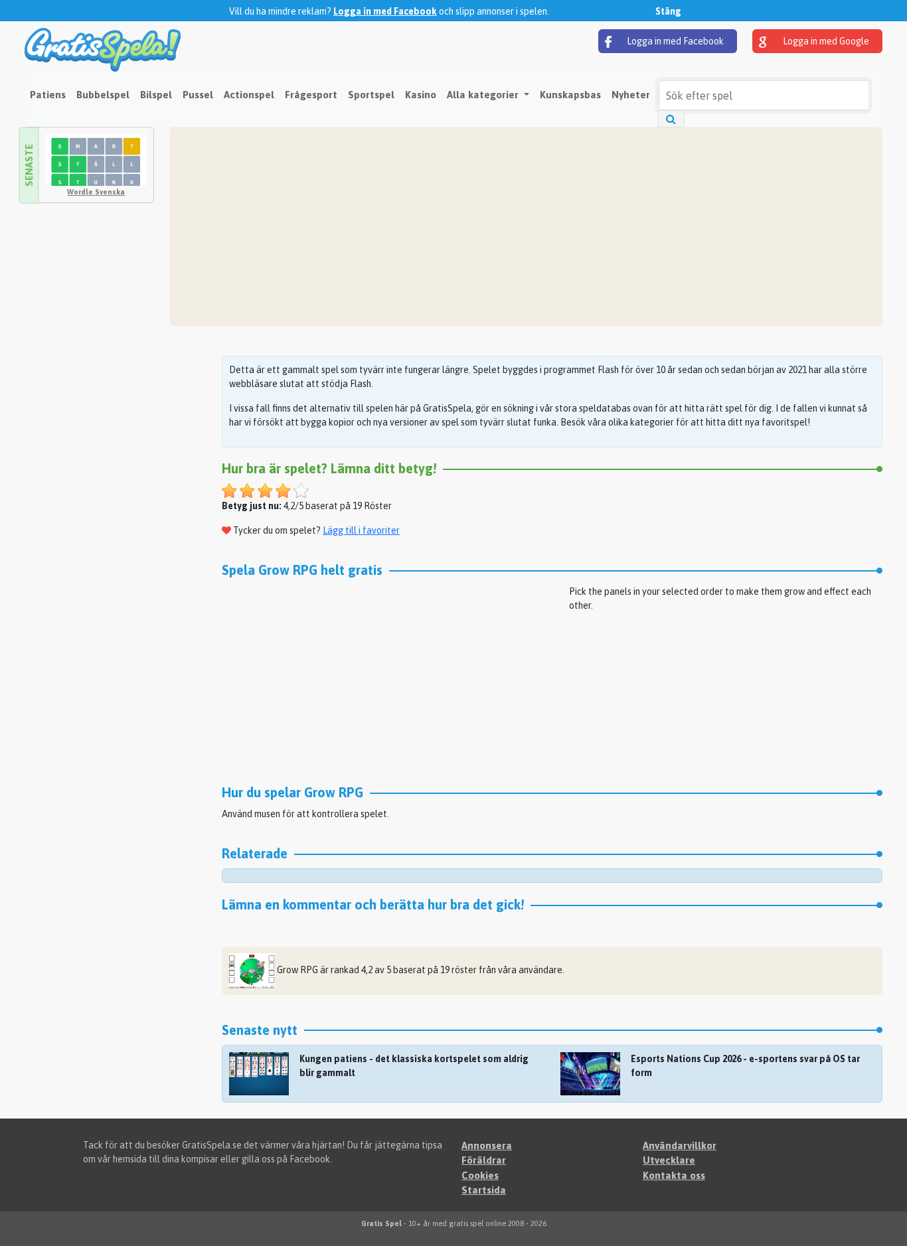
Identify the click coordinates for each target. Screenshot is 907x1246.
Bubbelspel (102, 94)
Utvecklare (669, 1160)
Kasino (420, 94)
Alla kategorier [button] (484, 94)
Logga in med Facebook (385, 11)
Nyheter (631, 94)
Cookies (480, 1175)
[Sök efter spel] (671, 118)
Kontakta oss (674, 1175)
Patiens (48, 94)
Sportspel (371, 94)
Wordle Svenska (96, 192)
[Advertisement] (526, 226)
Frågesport (311, 94)
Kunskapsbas (570, 94)
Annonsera (486, 1145)
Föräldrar (483, 1160)
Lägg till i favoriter (361, 530)
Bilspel (156, 94)
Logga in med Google (825, 41)
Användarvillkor (679, 1145)
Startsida (483, 1190)
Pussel (198, 94)
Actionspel (249, 94)
